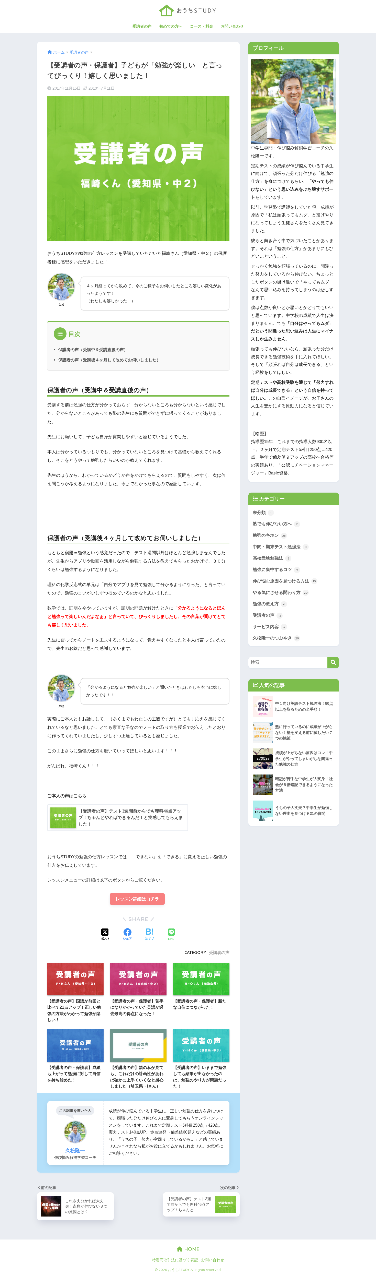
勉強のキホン (269, 535)
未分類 (262, 512)
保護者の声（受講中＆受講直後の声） (93, 349)
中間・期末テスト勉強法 (280, 546)
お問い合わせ (232, 26)
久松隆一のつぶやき (276, 638)
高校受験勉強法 (271, 558)
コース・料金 (201, 26)
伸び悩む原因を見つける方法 (284, 581)
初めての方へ (170, 26)
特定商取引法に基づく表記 (175, 1260)
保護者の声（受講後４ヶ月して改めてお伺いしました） (109, 360)
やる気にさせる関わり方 (280, 592)
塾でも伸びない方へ (275, 523)
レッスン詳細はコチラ (137, 899)
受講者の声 (142, 26)
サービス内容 (269, 626)
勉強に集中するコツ (275, 569)
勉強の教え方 (269, 603)
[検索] (333, 662)
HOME (191, 1249)
